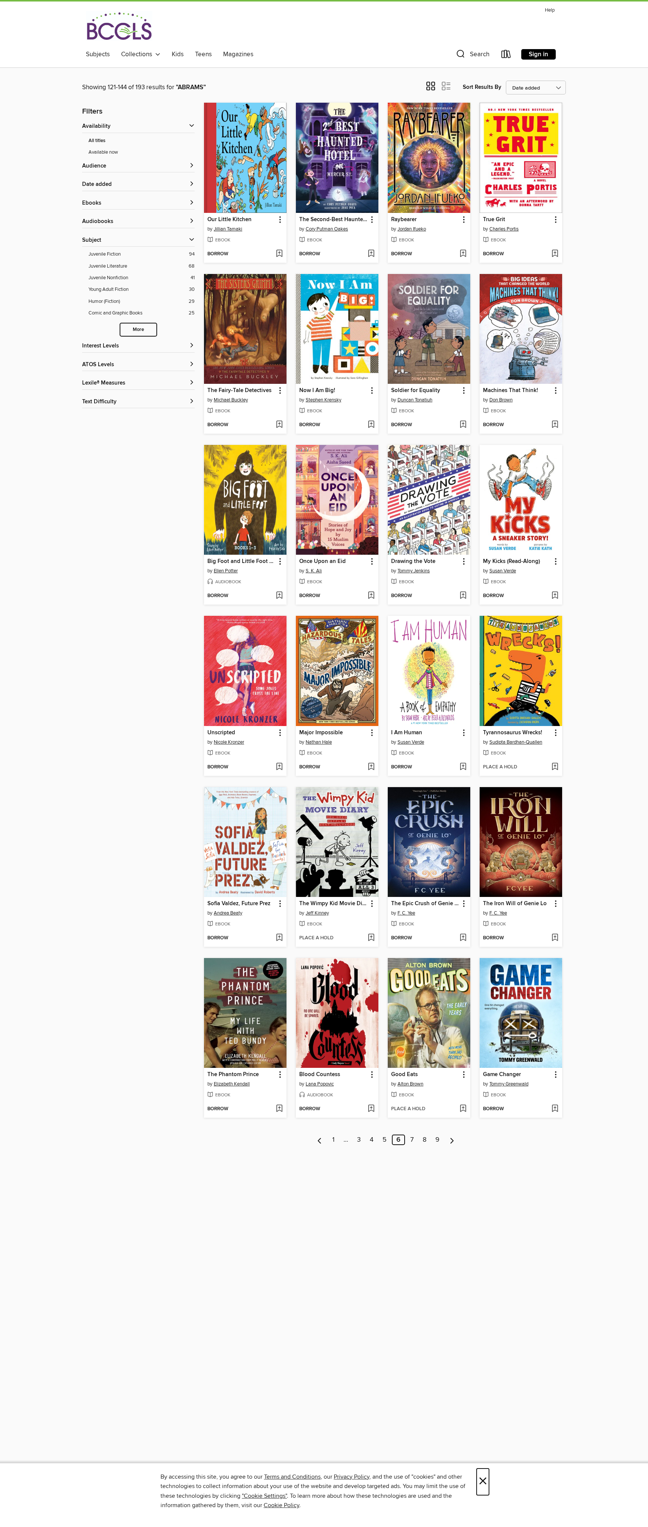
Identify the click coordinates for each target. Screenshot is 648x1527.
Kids (178, 54)
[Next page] (452, 1139)
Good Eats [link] (404, 1074)
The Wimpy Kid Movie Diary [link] (333, 903)
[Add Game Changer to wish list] (555, 1109)
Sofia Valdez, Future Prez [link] (238, 903)
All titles (96, 141)
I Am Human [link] (406, 732)
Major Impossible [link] (321, 732)
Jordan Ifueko (412, 229)
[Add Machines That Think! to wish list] (555, 425)
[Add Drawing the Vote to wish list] (463, 596)
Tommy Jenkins (414, 571)
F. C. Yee (406, 913)
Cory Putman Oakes (327, 229)
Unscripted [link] (221, 732)
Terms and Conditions (292, 1477)
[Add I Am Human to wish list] (463, 767)
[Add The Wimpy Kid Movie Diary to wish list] (371, 938)
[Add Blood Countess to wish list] (371, 1109)
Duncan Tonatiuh (415, 400)
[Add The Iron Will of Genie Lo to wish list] (555, 938)
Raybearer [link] (404, 219)
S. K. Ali (314, 571)
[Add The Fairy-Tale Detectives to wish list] (279, 425)
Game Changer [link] (502, 1074)
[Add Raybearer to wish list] (463, 254)
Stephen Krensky (323, 400)
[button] (472, 55)
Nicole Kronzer (229, 742)
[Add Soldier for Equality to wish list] (463, 425)
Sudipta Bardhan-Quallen (515, 742)
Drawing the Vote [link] (413, 561)
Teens (203, 54)
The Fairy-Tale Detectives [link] (239, 390)
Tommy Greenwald (508, 1084)
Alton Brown (410, 1084)
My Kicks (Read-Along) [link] (511, 561)
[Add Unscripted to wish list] (279, 767)
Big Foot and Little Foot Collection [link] (241, 561)
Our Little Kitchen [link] (229, 219)
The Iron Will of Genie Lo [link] (515, 903)
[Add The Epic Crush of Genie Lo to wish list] (463, 938)
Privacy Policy (351, 1477)
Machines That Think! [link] (510, 390)
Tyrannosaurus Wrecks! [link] (512, 732)
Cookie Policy (281, 1505)
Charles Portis (504, 229)
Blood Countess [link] (319, 1074)
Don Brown (501, 400)
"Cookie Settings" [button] (264, 1496)
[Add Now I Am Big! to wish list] (371, 425)
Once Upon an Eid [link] (322, 561)
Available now (103, 152)
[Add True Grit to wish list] (555, 254)
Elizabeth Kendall (232, 1084)
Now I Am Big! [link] (317, 390)
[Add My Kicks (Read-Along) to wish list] (555, 596)
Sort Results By (482, 87)
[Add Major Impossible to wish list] (371, 767)
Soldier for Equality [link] (415, 390)
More (138, 329)
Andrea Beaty (228, 913)
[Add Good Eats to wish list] (463, 1109)
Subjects (98, 54)
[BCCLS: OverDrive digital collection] (119, 26)
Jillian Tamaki (228, 229)
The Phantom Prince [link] (233, 1074)
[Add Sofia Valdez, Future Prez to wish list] (279, 938)
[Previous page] (319, 1139)
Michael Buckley (231, 400)
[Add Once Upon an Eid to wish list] (371, 596)
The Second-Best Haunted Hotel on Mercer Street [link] (333, 219)
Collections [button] (138, 54)
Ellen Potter (226, 571)
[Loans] (506, 55)
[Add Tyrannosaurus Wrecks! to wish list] (555, 767)
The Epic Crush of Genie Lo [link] (425, 903)
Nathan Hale (319, 742)
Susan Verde (502, 571)
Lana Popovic (320, 1084)
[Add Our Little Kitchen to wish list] (279, 254)
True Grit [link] (494, 219)
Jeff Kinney (317, 913)
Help (550, 10)
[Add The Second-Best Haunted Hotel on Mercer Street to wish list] (371, 254)
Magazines (238, 54)
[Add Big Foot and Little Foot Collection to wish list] (279, 596)
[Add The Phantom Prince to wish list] (279, 1109)
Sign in (538, 54)
